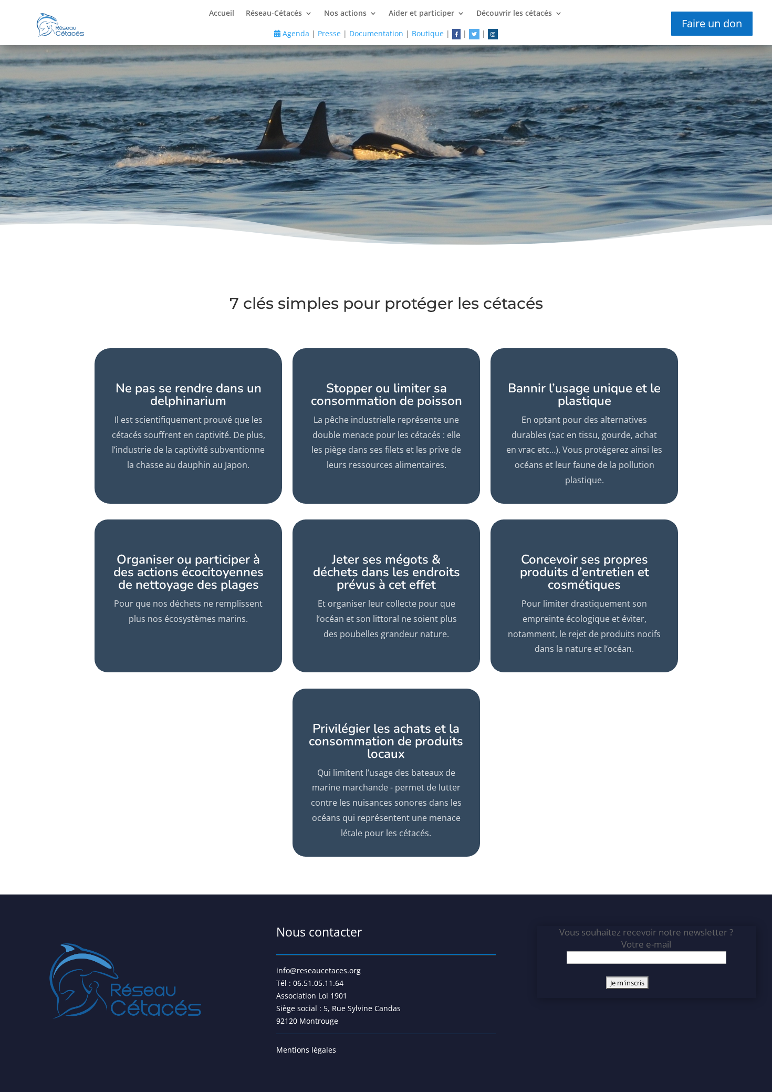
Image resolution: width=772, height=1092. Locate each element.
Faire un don (712, 23)
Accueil (221, 13)
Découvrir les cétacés (514, 13)
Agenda (294, 33)
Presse (329, 33)
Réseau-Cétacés (274, 13)
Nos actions (345, 13)
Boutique (428, 33)
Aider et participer (421, 13)
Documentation (376, 33)
